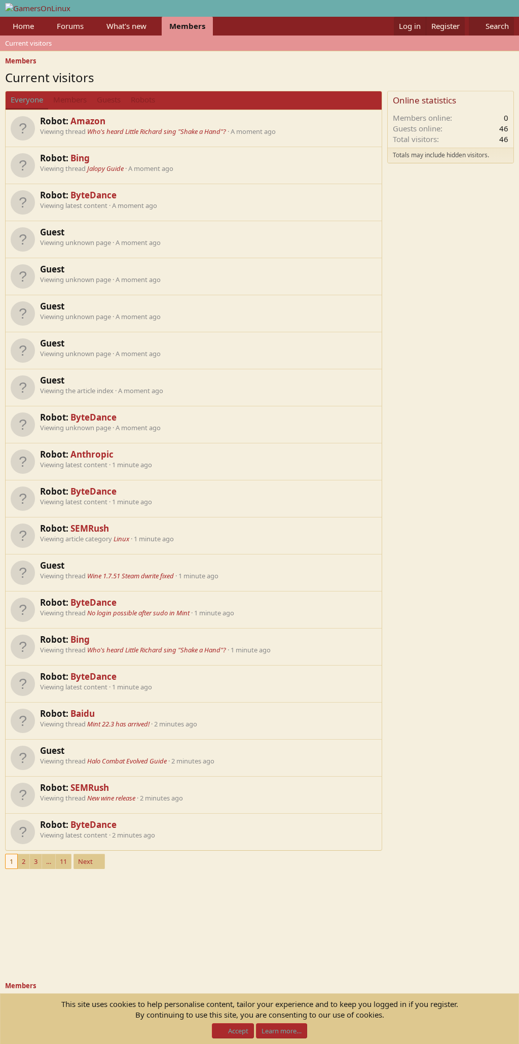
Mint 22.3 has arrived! (118, 723)
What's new (126, 26)
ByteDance (93, 195)
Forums (70, 26)
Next (85, 861)
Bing (80, 158)
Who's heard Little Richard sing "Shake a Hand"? (156, 131)
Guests (109, 99)
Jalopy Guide (105, 168)
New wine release (111, 798)
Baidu (82, 713)
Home (23, 26)
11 (63, 861)
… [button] (48, 861)
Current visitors (28, 43)
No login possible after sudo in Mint (138, 612)
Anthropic (92, 454)
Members (187, 26)
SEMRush (89, 528)
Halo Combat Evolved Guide (127, 760)
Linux (121, 538)
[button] (42, 26)
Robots (143, 99)
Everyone (27, 99)
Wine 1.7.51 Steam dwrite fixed (130, 575)
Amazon (87, 121)
